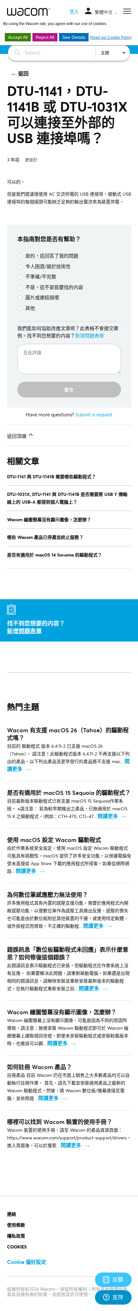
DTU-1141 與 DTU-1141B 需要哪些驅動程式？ (51, 476)
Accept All (18, 37)
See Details (73, 37)
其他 (30, 308)
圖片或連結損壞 (42, 297)
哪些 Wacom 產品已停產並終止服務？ (45, 537)
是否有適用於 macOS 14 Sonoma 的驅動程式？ (54, 555)
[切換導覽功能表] (88, 11)
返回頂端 (17, 436)
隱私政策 (16, 1236)
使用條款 (16, 1225)
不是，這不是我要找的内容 (54, 287)
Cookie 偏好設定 (26, 1261)
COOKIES (17, 1247)
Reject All (45, 37)
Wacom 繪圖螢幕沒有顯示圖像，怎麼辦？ (49, 519)
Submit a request (93, 414)
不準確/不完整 (40, 276)
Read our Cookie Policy (111, 37)
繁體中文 (104, 12)
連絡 (11, 1214)
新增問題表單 (89, 335)
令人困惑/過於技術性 (48, 266)
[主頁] (28, 12)
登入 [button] (74, 11)
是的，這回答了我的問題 (51, 255)
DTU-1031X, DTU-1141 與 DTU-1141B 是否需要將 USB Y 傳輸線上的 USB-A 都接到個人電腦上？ (67, 498)
